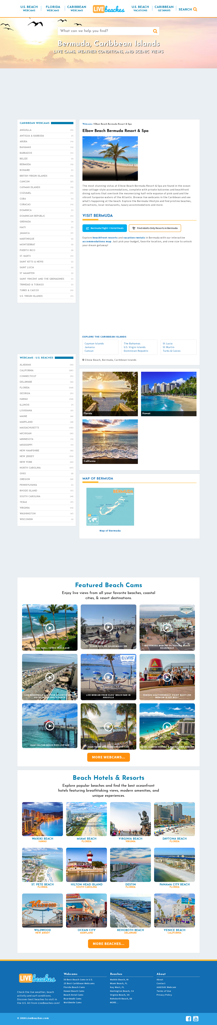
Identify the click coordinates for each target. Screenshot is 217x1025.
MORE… (114, 1002)
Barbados (46, 153)
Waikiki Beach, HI (119, 979)
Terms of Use (164, 991)
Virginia (46, 508)
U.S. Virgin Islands (135, 347)
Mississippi (46, 445)
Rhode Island (46, 491)
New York (46, 462)
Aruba (46, 142)
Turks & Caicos (172, 351)
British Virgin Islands (46, 176)
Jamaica (90, 347)
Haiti (46, 227)
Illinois (46, 405)
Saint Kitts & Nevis (46, 262)
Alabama (46, 365)
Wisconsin (46, 519)
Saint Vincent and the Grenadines (46, 279)
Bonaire (46, 170)
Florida (46, 388)
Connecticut (46, 376)
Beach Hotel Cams (73, 995)
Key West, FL (117, 987)
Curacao (46, 205)
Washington (46, 514)
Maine (46, 416)
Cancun (89, 351)
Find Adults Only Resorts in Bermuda (157, 228)
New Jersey (46, 456)
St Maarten (46, 273)
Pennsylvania (46, 485)
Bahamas (46, 147)
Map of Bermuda (110, 530)
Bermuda (46, 164)
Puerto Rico (46, 250)
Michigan (46, 433)
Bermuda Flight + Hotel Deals (107, 228)
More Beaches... (108, 943)
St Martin (168, 347)
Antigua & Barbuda (46, 136)
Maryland (46, 422)
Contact (161, 983)
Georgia (46, 393)
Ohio (46, 474)
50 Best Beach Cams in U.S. (78, 979)
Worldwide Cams (73, 1002)
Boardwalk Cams (72, 998)
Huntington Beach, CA (122, 991)
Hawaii (46, 399)
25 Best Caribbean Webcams (79, 983)
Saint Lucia (46, 267)
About (160, 979)
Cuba (46, 199)
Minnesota (46, 439)
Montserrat (46, 245)
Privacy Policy (164, 995)
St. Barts (46, 256)
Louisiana (46, 411)
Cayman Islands (94, 343)
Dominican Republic (136, 351)
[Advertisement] (108, 94)
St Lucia (168, 343)
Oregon (46, 479)
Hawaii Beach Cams (74, 991)
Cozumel (46, 193)
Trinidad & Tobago (46, 285)
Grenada (46, 222)
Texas (46, 502)
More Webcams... (108, 757)
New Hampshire (46, 451)
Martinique (46, 239)
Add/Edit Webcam (166, 987)
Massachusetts (46, 428)
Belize (46, 159)
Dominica (46, 210)
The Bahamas (132, 343)
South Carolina (46, 496)
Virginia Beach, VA (120, 995)
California (46, 370)
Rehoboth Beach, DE (121, 998)
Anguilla (46, 130)
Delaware (46, 382)
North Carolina (46, 468)
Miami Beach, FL (118, 983)
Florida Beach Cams (74, 987)
